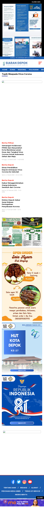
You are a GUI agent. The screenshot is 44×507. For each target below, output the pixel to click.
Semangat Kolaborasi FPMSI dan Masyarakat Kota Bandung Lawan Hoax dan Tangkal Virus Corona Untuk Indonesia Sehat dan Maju (13, 151)
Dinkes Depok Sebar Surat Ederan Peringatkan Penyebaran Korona (11, 203)
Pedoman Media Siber (11, 491)
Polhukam (33, 70)
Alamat (34, 488)
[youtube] (30, 483)
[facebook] (13, 483)
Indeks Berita (21, 495)
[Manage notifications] (5, 502)
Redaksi (23, 488)
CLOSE (40, 498)
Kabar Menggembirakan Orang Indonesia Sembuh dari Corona (12, 185)
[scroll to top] (40, 492)
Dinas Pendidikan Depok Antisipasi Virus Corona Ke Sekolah (12, 170)
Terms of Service (32, 491)
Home (4, 70)
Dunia (12, 70)
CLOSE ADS (36, 2)
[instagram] (24, 483)
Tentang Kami (10, 488)
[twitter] (19, 483)
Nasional (22, 70)
